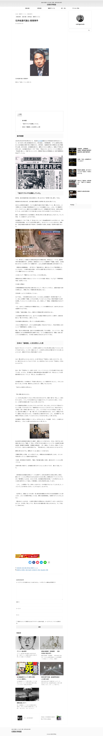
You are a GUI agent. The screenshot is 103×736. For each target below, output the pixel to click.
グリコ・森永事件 (22, 651)
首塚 (76, 86)
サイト (17, 615)
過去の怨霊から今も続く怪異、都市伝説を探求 (21, 729)
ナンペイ (81, 44)
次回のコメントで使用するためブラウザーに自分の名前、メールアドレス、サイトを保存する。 (38, 622)
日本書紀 (77, 63)
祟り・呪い (63, 8)
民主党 (29, 570)
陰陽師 (71, 86)
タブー (81, 41)
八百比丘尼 (87, 54)
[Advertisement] (39, 35)
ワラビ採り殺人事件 (85, 47)
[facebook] (33, 562)
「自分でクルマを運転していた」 (30, 124)
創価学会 (19, 570)
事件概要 (24, 120)
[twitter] (30, 562)
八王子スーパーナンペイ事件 (76, 54)
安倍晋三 (23, 570)
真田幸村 (72, 73)
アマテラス (81, 37)
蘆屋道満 (78, 83)
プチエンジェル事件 (74, 47)
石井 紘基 (40, 141)
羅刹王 (84, 80)
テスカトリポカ (73, 44)
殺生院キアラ (73, 70)
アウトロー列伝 (75, 8)
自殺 (89, 80)
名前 (18, 602)
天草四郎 (72, 60)
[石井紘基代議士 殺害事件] (41, 562)
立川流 (85, 76)
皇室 (89, 70)
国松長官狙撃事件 (81, 57)
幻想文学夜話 (51, 4)
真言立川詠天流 (79, 73)
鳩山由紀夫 (43, 570)
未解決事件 (19, 568)
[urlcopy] (48, 562)
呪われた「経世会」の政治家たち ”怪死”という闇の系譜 (84, 182)
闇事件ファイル (51, 8)
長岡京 (88, 83)
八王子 (75, 50)
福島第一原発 (73, 76)
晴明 (83, 63)
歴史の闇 (27, 8)
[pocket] (37, 562)
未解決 (71, 67)
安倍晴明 (84, 60)
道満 (84, 83)
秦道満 (79, 76)
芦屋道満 (72, 83)
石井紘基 (34, 570)
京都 (71, 50)
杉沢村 (84, 67)
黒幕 (47, 570)
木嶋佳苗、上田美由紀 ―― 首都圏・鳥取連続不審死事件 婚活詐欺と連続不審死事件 (85, 150)
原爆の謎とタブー (22, 703)
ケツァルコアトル (74, 41)
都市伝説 (39, 8)
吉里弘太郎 (72, 57)
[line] (45, 562)
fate (71, 37)
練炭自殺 (78, 80)
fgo (75, 37)
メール (18, 608)
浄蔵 (85, 70)
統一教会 (38, 570)
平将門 (71, 63)
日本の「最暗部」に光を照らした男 (31, 127)
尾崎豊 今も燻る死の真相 (83, 191)
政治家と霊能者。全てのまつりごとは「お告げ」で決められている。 (84, 171)
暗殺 (27, 570)
